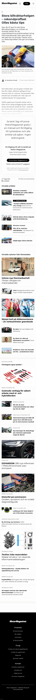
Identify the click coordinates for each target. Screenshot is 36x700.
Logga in (26, 164)
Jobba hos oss (18, 673)
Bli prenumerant (18, 631)
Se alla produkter (18, 640)
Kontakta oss (18, 670)
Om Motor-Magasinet (18, 676)
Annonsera (18, 637)
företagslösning (23, 170)
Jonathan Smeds (12, 80)
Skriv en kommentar (27, 179)
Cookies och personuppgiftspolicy (18, 649)
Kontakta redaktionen (18, 667)
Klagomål (18, 655)
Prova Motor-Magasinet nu (18, 160)
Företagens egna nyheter (12, 365)
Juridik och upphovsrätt (18, 652)
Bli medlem (18, 634)
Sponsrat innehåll (18, 658)
